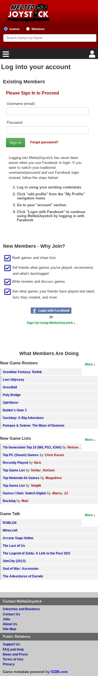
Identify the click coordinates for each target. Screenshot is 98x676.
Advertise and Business (21, 609)
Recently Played (15, 462)
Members (38, 29)
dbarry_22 (60, 493)
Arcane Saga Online (18, 538)
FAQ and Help (13, 649)
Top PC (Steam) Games (21, 455)
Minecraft (10, 530)
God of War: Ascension (20, 568)
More (89, 364)
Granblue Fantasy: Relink (22, 372)
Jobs (6, 619)
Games (15, 29)
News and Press (15, 654)
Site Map (9, 629)
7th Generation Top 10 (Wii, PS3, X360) (32, 447)
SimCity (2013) (14, 561)
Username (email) (21, 104)
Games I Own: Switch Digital (24, 493)
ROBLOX (10, 522)
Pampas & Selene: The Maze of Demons (34, 425)
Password (14, 122)
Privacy (9, 664)
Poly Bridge (12, 395)
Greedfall (10, 387)
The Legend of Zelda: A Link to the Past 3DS (36, 553)
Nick (37, 462)
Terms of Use (13, 659)
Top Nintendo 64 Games (21, 478)
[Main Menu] (5, 56)
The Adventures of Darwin (23, 576)
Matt (25, 501)
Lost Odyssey (13, 379)
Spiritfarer (11, 402)
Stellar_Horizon (43, 470)
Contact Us (11, 614)
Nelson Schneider (81, 447)
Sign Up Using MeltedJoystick (50, 322)
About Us (10, 624)
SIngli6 (36, 485)
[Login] (93, 56)
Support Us (11, 644)
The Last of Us (14, 545)
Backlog (9, 501)
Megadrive (53, 478)
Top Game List (14, 470)
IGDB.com (59, 672)
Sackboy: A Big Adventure (23, 418)
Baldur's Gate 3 (15, 410)
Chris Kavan (54, 455)
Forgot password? (44, 142)
